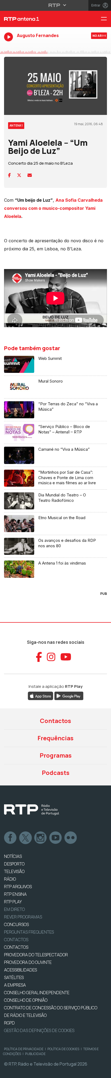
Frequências (55, 738)
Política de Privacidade (23, 1049)
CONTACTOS (16, 947)
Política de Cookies (63, 1049)
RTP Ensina (15, 894)
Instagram (40, 837)
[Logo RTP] (31, 809)
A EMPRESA (15, 985)
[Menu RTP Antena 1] (106, 19)
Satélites (14, 977)
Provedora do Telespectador (36, 955)
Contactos (55, 721)
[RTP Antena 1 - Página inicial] (37, 19)
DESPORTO (14, 864)
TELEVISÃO (14, 871)
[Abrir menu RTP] (55, 5)
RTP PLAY (13, 902)
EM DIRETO (14, 909)
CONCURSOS (16, 924)
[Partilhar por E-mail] (29, 175)
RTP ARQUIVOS (18, 887)
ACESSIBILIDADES (20, 970)
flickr (70, 837)
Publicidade (35, 1054)
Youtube (55, 837)
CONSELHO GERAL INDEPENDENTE (37, 993)
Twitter (25, 837)
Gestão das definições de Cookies (39, 1030)
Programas (56, 755)
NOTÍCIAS (13, 856)
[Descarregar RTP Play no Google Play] (69, 695)
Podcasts (56, 773)
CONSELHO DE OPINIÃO (25, 1000)
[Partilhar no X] (19, 175)
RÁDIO (10, 879)
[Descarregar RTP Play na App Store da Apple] (40, 695)
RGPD (9, 1023)
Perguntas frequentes (29, 932)
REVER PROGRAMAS (23, 917)
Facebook (10, 837)
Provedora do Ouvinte (28, 962)
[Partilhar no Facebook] (9, 175)
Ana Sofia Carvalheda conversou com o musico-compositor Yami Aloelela (53, 208)
